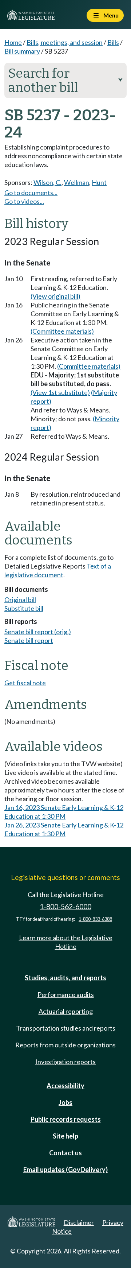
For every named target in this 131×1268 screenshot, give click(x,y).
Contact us (65, 1153)
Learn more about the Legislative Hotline (65, 942)
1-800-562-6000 (65, 906)
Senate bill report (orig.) (37, 632)
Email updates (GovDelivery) (65, 1170)
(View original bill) (55, 296)
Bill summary (22, 51)
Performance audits (65, 994)
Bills (113, 42)
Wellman (76, 182)
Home (13, 42)
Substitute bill (23, 608)
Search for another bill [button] (65, 80)
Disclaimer (79, 1222)
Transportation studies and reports (65, 1028)
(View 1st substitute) (60, 392)
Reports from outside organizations (65, 1045)
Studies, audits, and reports (65, 978)
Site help (65, 1136)
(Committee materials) (62, 331)
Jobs (65, 1102)
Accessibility (65, 1086)
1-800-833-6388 (95, 919)
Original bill (20, 600)
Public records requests (66, 1119)
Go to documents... (30, 193)
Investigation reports (65, 1062)
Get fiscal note (25, 683)
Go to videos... (24, 201)
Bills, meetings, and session (65, 42)
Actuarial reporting (66, 1011)
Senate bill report (28, 640)
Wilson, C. (47, 182)
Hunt (99, 182)
